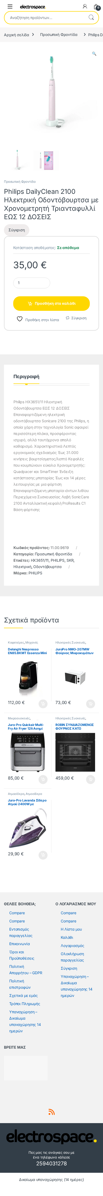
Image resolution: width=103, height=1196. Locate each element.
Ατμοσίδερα (16, 794)
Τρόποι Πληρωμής (24, 1003)
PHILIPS (57, 560)
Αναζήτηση (91, 18)
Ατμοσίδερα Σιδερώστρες (25, 795)
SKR (70, 560)
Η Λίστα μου (71, 929)
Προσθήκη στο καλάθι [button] (39, 704)
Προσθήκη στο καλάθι (55, 303)
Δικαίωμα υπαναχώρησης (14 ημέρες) (51, 1179)
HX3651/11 (40, 560)
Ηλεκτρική (22, 566)
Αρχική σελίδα (16, 34)
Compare (17, 913)
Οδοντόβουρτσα (47, 566)
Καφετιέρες (16, 642)
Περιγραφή (26, 376)
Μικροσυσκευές (19, 718)
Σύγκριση (79, 318)
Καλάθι (67, 937)
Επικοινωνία (19, 943)
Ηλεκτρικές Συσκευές (70, 642)
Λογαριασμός (72, 945)
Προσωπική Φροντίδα (58, 34)
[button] (94, 53)
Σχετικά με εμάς (23, 995)
